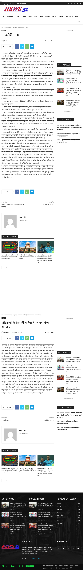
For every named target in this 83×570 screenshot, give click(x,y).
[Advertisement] (56, 10)
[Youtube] (80, 4)
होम (2, 27)
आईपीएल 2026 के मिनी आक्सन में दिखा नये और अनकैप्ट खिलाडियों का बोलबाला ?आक (10, 256)
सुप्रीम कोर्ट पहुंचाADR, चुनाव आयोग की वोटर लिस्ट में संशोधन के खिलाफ (27, 256)
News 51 (8, 41)
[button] (78, 21)
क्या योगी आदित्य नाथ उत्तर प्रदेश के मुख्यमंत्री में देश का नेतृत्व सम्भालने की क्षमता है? (69, 127)
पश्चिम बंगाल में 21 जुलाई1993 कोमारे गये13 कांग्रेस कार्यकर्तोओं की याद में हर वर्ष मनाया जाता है (73, 72)
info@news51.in (35, 558)
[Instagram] (71, 4)
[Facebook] (68, 4)
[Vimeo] (77, 4)
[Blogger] (59, 548)
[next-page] (6, 267)
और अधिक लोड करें (68, 111)
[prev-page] (3, 267)
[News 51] (3, 41)
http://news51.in (23, 220)
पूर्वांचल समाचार (8, 27)
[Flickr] (68, 548)
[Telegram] (32, 46)
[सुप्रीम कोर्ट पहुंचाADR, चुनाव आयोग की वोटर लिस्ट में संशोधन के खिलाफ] (27, 247)
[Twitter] (74, 4)
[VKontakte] (78, 548)
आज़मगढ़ (15, 27)
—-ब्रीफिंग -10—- (48, 205)
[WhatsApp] (27, 46)
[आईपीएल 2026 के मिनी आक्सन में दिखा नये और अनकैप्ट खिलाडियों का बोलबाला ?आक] (10, 247)
